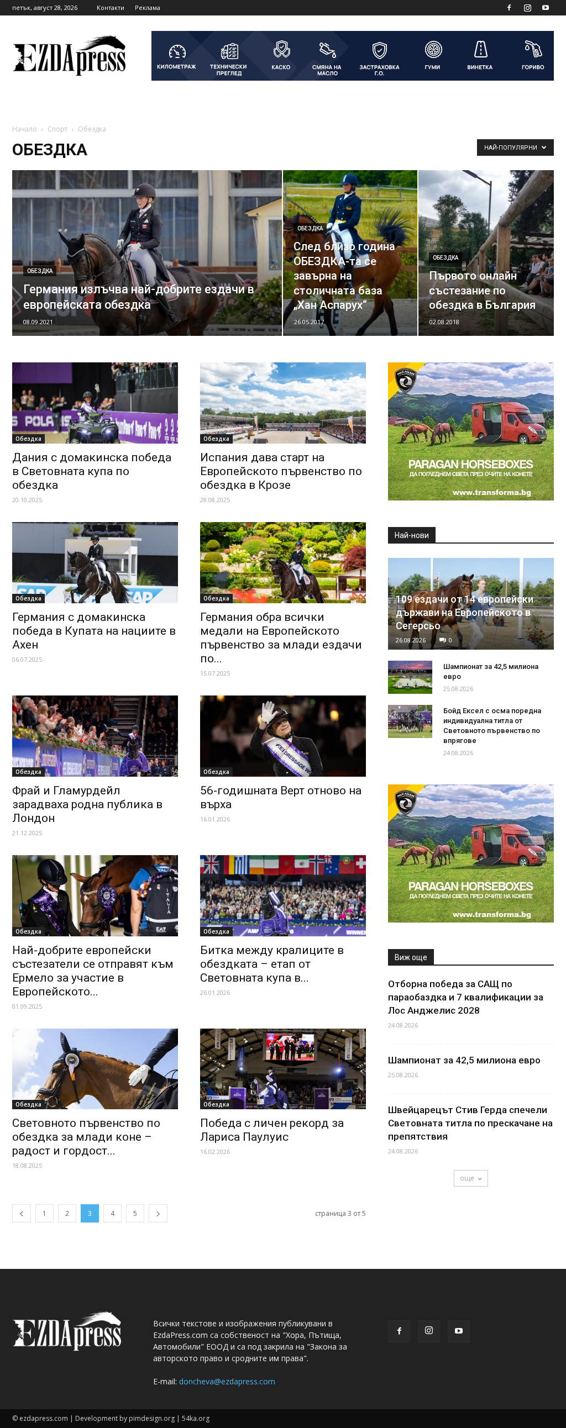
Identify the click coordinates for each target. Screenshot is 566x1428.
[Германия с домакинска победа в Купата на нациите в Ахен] (95, 562)
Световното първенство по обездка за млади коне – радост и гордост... (86, 1136)
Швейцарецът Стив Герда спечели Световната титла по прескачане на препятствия (470, 1123)
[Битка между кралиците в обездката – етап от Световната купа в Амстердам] (283, 895)
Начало (24, 129)
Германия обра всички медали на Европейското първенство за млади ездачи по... (281, 637)
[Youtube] (545, 7)
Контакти (110, 7)
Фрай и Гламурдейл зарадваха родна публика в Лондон (87, 804)
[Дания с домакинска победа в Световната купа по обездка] (95, 403)
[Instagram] (527, 7)
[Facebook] (509, 7)
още (467, 1178)
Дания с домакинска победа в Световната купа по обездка (91, 471)
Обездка (40, 271)
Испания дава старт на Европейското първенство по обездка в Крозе (281, 471)
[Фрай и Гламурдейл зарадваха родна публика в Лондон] (95, 736)
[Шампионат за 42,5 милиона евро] (410, 677)
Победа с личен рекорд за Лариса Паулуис (272, 1130)
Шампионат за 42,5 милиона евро (464, 1060)
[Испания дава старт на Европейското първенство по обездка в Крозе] (283, 403)
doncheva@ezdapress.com (227, 1381)
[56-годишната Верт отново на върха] (283, 736)
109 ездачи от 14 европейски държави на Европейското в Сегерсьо (464, 612)
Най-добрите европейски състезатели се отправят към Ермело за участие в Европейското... (93, 971)
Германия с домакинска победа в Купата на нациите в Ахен (94, 630)
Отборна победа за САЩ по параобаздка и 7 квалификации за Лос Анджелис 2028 (467, 997)
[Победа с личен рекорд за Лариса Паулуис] (283, 1069)
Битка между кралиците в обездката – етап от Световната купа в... (272, 964)
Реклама (147, 7)
